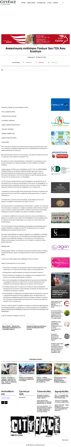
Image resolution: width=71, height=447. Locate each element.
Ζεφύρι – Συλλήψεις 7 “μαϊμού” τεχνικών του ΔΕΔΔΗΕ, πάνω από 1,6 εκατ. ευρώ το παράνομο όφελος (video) (9, 380)
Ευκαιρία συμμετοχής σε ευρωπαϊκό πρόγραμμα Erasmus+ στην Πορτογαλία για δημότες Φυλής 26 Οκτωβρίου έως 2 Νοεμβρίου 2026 (57, 348)
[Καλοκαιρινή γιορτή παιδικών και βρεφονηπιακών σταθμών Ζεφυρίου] (62, 368)
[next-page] (66, 275)
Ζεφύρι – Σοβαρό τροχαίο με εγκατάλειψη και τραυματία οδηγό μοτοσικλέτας (44, 380)
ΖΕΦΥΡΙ (35, 45)
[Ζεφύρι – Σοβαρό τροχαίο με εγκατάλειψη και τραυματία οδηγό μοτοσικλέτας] (44, 368)
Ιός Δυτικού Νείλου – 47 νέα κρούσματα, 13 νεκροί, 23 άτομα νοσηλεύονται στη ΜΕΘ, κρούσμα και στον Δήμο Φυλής (57, 314)
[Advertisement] (35, 17)
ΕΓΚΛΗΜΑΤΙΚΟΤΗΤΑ (6, 376)
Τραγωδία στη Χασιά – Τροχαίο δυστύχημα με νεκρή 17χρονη (60, 292)
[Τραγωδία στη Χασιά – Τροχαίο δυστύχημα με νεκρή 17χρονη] (60, 286)
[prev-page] (63, 275)
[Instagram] (6, 402)
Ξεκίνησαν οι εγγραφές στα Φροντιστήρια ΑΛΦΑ (62, 401)
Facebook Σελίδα (5, 397)
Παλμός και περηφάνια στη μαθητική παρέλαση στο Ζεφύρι (26, 379)
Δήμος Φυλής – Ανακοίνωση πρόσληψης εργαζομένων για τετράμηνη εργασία (11, 327)
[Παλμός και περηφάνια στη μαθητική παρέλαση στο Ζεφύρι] (26, 368)
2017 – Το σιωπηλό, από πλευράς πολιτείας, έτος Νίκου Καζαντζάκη (62, 396)
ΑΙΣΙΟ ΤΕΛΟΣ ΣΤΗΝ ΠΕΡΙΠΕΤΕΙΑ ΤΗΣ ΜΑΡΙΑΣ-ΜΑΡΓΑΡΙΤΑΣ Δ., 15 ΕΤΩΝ (44, 402)
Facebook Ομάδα (5, 398)
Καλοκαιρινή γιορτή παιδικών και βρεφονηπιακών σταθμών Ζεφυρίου (60, 380)
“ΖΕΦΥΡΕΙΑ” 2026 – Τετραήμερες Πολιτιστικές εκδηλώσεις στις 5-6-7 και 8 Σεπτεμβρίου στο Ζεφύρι (56, 326)
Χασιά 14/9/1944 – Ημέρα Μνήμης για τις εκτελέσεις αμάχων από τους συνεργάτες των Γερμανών (62, 407)
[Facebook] (2, 402)
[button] (63, 2)
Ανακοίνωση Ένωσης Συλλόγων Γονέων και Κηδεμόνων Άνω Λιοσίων (36, 327)
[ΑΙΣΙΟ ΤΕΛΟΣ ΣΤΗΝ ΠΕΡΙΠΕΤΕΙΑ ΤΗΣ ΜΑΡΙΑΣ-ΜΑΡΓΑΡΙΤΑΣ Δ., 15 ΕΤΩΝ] (67, 303)
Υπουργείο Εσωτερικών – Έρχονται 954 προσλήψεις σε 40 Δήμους (56, 337)
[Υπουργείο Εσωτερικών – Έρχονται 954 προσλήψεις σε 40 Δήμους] (67, 336)
